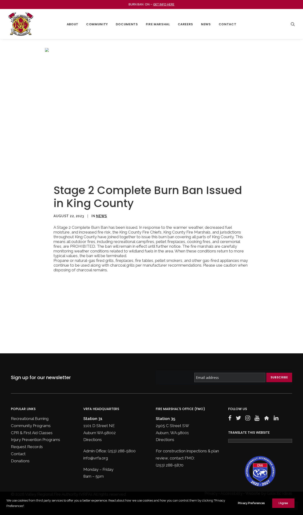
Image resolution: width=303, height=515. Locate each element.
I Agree (283, 503)
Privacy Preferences (251, 503)
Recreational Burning (30, 418)
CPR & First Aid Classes (32, 432)
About (72, 24)
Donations (20, 461)
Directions (92, 439)
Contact (227, 24)
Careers (185, 24)
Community (97, 24)
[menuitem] (72, 24)
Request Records (27, 446)
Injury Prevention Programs (35, 439)
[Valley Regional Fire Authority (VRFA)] (20, 24)
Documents (127, 24)
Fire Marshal (158, 24)
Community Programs (31, 425)
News (206, 24)
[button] (293, 24)
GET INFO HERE (163, 4)
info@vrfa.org (95, 458)
